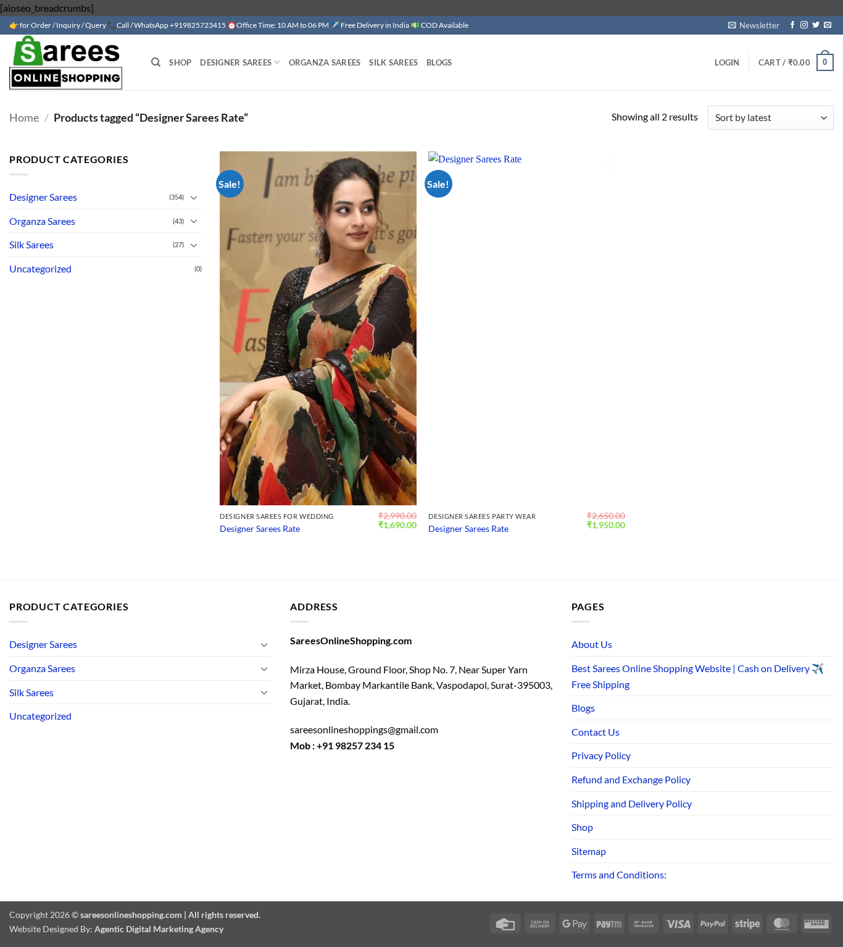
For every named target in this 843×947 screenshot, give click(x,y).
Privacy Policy (601, 755)
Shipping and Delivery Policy (631, 803)
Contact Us (595, 732)
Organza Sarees (325, 62)
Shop (180, 62)
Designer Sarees (236, 62)
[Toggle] (194, 197)
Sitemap (588, 851)
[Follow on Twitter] (816, 25)
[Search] (155, 62)
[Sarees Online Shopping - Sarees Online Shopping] (71, 62)
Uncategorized (40, 268)
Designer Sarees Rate (260, 528)
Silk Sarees (393, 62)
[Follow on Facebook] (792, 25)
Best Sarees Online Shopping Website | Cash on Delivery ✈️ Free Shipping (697, 676)
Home (24, 117)
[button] (753, 25)
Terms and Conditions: (619, 874)
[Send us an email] (827, 25)
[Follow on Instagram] (804, 25)
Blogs (439, 62)
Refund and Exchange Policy (631, 779)
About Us (591, 644)
